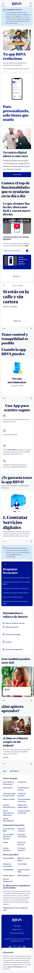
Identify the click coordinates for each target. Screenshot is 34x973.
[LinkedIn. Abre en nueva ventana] (24, 947)
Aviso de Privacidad (14, 967)
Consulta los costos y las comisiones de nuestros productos (17, 940)
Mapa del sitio (17, 929)
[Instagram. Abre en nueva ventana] (19, 947)
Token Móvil (12, 450)
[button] (31, 328)
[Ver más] (17, 725)
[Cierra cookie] (30, 950)
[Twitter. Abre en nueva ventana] (14, 947)
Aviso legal (17, 926)
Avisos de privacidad (17, 933)
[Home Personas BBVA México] (17, 3)
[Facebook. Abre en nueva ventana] (10, 947)
